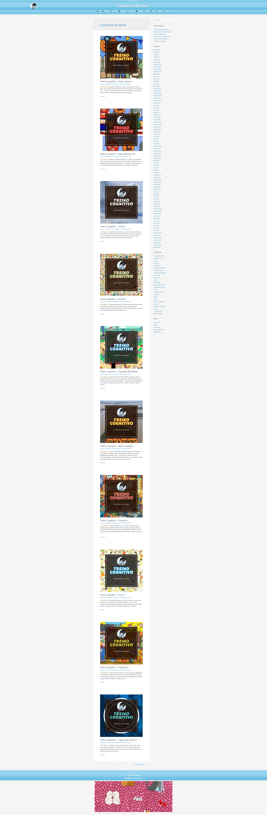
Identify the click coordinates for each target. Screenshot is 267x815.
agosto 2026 (157, 50)
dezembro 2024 (158, 93)
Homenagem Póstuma (159, 287)
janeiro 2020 (157, 235)
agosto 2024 (157, 103)
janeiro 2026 (157, 62)
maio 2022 (156, 168)
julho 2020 (156, 220)
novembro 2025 (158, 66)
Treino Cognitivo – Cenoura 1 (114, 520)
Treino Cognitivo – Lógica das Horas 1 (118, 740)
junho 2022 (156, 165)
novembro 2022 (158, 153)
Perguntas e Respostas (159, 301)
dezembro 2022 (158, 151)
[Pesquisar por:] (164, 20)
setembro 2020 (157, 216)
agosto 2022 (157, 160)
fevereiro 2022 (157, 175)
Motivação (156, 294)
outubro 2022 (157, 155)
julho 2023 (156, 134)
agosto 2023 (157, 131)
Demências (156, 263)
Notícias (156, 299)
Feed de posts (157, 327)
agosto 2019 (157, 247)
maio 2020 (156, 225)
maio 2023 (156, 139)
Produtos (156, 304)
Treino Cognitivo (116, 84)
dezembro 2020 (158, 208)
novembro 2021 (157, 182)
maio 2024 (156, 110)
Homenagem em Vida (159, 284)
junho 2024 (156, 107)
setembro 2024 (157, 100)
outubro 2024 (157, 98)
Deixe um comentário (105, 84)
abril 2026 (156, 57)
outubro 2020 (157, 213)
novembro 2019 (157, 240)
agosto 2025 (157, 74)
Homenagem (157, 282)
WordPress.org (157, 332)
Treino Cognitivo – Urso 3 (112, 595)
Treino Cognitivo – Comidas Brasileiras (119, 371)
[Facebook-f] (133, 1)
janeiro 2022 (157, 177)
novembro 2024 (158, 95)
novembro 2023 (158, 124)
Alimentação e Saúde (159, 256)
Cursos (155, 260)
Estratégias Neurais (158, 270)
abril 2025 (156, 83)
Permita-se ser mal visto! (160, 41)
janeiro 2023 (157, 148)
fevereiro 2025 (157, 88)
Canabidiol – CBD (158, 258)
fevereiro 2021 (157, 204)
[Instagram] (130, 1)
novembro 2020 (158, 211)
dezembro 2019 (157, 237)
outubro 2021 (157, 184)
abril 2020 (156, 228)
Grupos (155, 280)
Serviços (156, 309)
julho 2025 (156, 76)
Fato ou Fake (157, 275)
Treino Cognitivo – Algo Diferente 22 (117, 154)
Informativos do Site (159, 292)
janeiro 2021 (157, 206)
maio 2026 (156, 54)
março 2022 (157, 172)
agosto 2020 (157, 218)
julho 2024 (156, 105)
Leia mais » (103, 96)
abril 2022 (156, 170)
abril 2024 (156, 112)
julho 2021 (156, 192)
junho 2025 (156, 78)
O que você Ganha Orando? (160, 38)
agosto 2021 (157, 189)
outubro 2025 (157, 69)
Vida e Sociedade (158, 313)
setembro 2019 (157, 245)
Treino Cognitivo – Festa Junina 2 (116, 81)
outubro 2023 (157, 127)
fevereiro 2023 (157, 146)
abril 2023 (156, 141)
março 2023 (157, 143)
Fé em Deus (157, 277)
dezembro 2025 (158, 64)
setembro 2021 (157, 187)
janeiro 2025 (157, 91)
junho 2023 (156, 136)
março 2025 (157, 86)
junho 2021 (156, 194)
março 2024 (157, 115)
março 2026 (157, 59)
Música (155, 297)
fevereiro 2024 (157, 117)
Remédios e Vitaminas (159, 306)
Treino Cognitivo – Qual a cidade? (116, 446)
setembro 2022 (157, 158)
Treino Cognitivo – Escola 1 (113, 299)
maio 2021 (156, 196)
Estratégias (156, 265)
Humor (155, 289)
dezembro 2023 (158, 122)
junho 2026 (156, 52)
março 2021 (157, 201)
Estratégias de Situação (159, 268)
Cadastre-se (157, 322)
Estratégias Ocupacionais (160, 272)
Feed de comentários (159, 329)
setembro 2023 (157, 129)
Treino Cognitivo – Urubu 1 (113, 226)
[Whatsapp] (136, 1)
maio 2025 (156, 81)
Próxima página (139, 764)
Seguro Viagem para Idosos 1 (161, 29)
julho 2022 (156, 163)
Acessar (156, 324)
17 (119, 764)
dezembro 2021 (157, 180)
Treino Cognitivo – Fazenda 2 (114, 667)
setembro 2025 (157, 71)
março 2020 (157, 230)
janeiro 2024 (157, 119)
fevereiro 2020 (157, 232)
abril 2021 (156, 199)
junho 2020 (156, 223)
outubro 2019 (157, 242)
